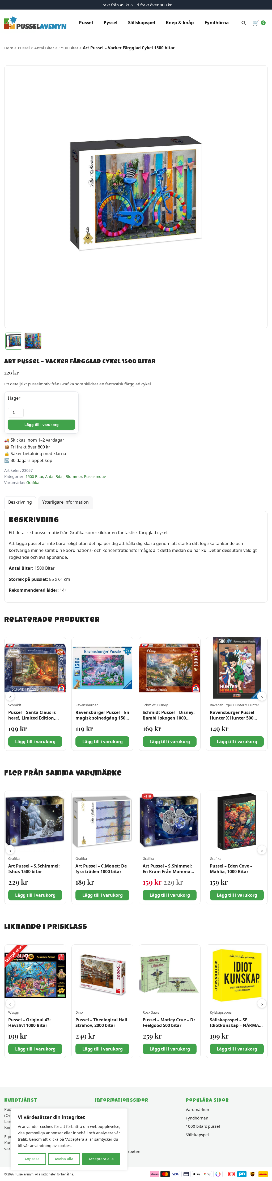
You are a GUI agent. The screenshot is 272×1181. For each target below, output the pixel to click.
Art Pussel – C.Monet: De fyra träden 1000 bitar (101, 869)
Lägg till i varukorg (41, 424)
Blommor (74, 476)
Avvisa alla (64, 1158)
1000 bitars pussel (203, 1126)
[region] (69, 1139)
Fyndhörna (217, 22)
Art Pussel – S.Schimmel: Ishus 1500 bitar (34, 869)
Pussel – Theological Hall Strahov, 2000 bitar (101, 1022)
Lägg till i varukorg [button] (35, 741)
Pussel (86, 22)
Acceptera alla (101, 1158)
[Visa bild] (13, 341)
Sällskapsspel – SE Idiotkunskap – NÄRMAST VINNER (237, 1025)
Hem (8, 47)
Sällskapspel (141, 22)
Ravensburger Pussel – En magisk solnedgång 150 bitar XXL (102, 718)
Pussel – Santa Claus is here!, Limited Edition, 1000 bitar (32, 718)
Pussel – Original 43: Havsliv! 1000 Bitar (29, 1022)
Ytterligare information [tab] (65, 502)
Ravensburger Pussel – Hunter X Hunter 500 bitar (233, 718)
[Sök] (243, 23)
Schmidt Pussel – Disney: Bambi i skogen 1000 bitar (169, 718)
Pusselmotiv (95, 476)
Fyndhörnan (197, 1118)
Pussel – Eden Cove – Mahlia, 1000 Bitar (231, 869)
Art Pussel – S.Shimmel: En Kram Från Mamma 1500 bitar (167, 871)
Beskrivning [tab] (20, 502)
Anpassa (32, 1158)
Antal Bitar (44, 47)
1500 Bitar (68, 47)
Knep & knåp (180, 22)
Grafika (32, 482)
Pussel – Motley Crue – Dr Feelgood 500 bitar (169, 1022)
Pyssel (110, 22)
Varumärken (197, 1109)
